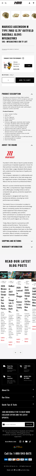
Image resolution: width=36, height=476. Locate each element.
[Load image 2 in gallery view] (5, 15)
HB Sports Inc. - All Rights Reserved (20, 466)
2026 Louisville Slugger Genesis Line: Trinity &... (19, 299)
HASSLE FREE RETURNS (27, 377)
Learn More (3, 339)
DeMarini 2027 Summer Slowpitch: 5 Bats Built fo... (12, 299)
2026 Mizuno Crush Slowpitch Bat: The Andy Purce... (4, 297)
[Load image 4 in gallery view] (26, 15)
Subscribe (29, 424)
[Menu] (2, 3)
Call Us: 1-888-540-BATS (18, 453)
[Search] (5, 3)
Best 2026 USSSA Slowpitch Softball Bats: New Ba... (28, 298)
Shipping (4, 49)
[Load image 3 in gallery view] (15, 15)
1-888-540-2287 (27, 367)
